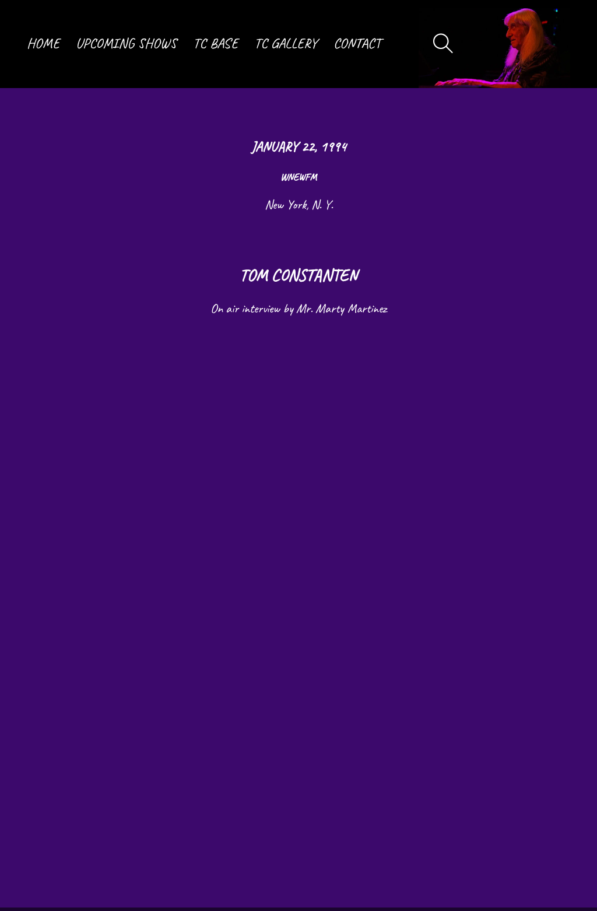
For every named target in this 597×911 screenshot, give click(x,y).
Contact (357, 44)
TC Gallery (285, 44)
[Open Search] (443, 44)
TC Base (215, 44)
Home (43, 44)
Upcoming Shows (126, 44)
